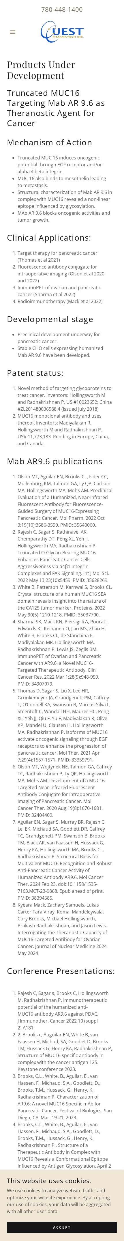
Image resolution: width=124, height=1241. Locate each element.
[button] (15, 32)
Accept (62, 1227)
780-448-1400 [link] (62, 9)
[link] (61, 32)
